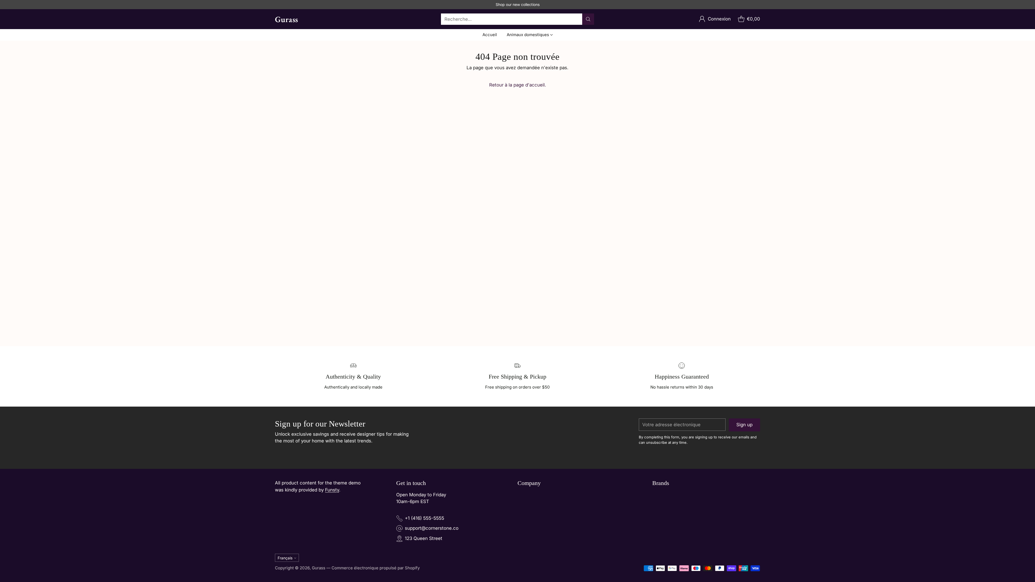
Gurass (318, 567)
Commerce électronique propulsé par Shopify (376, 567)
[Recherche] (588, 19)
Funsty (332, 490)
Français (285, 558)
